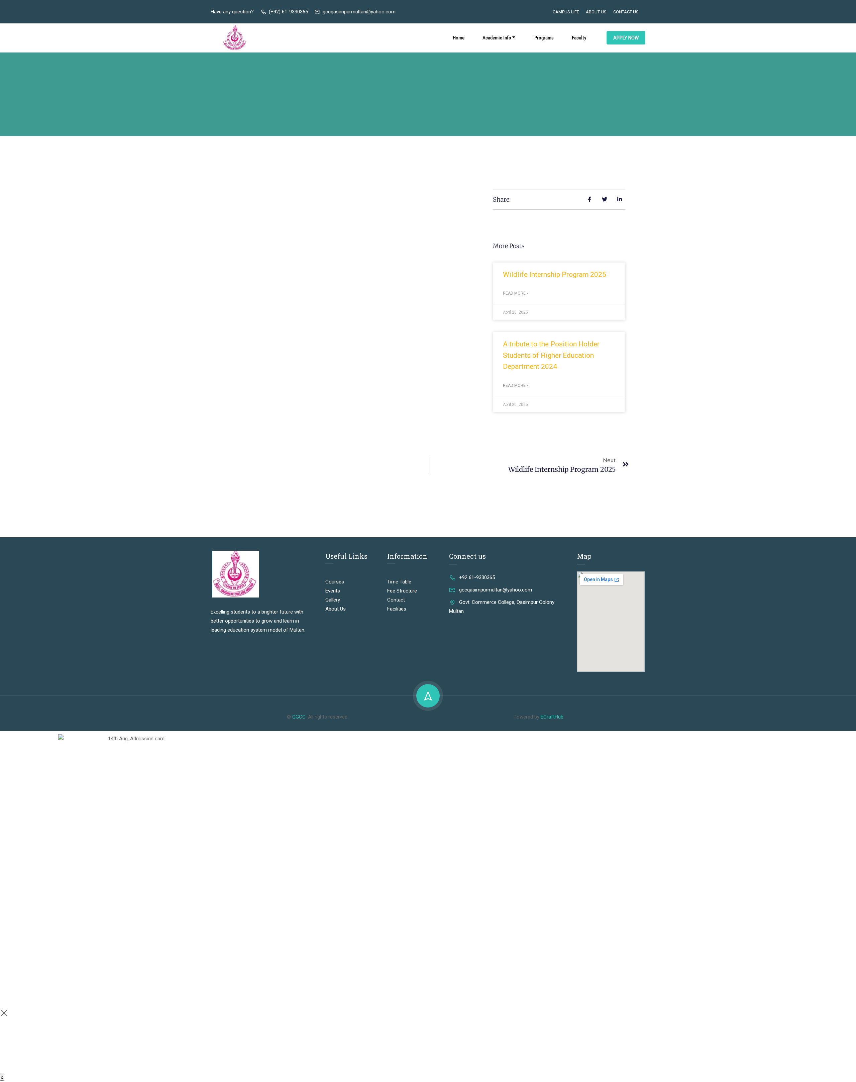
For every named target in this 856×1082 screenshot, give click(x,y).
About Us (596, 11)
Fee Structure (402, 591)
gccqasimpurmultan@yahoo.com (359, 12)
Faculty (579, 38)
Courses (334, 582)
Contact (396, 600)
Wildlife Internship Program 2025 (554, 274)
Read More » (516, 293)
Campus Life (566, 11)
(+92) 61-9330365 (288, 12)
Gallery (332, 600)
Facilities (396, 609)
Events (332, 591)
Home (458, 38)
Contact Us (626, 11)
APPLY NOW (626, 37)
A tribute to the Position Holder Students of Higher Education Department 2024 (551, 355)
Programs (544, 38)
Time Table (399, 582)
